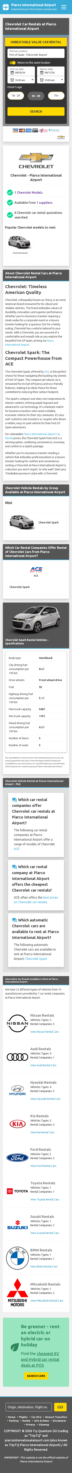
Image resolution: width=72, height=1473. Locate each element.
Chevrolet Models (29, 192)
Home (11, 1417)
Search (36, 111)
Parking (14, 1420)
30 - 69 (36, 96)
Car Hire (36, 1417)
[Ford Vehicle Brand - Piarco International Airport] (17, 1157)
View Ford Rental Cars (43, 1165)
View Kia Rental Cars (42, 1132)
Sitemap (44, 1424)
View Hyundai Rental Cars (45, 1098)
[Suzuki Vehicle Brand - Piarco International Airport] (17, 1224)
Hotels (26, 1420)
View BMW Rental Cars (44, 1266)
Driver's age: (14, 87)
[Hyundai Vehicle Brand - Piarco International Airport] (17, 1090)
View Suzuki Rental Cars (44, 1233)
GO (60, 1407)
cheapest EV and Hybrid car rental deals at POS (40, 1359)
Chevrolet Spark (36, 958)
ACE (46, 371)
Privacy (30, 1424)
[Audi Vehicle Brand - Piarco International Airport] (17, 1057)
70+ (56, 95)
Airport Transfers (56, 1417)
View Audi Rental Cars (43, 1065)
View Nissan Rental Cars (44, 1031)
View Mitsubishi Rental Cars (46, 1300)
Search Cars (36, 1375)
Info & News (41, 1420)
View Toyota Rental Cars (44, 1199)
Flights (23, 1417)
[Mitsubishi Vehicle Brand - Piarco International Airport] (17, 1292)
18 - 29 (16, 95)
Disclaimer (59, 1420)
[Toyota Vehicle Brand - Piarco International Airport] (17, 1191)
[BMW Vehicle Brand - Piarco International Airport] (17, 1258)
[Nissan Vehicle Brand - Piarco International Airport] (17, 1023)
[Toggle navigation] (63, 7)
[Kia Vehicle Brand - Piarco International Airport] (17, 1124)
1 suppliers (44, 202)
